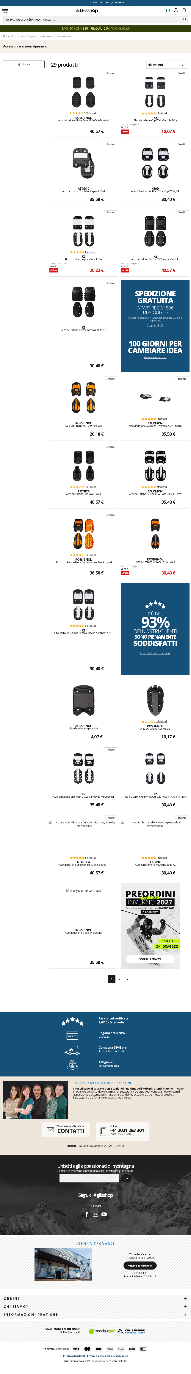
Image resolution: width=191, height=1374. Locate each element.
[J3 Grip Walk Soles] (83, 905)
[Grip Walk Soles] (83, 466)
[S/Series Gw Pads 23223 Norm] (155, 466)
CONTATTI (70, 1131)
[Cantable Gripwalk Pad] (83, 163)
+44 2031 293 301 (126, 1130)
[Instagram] (95, 1214)
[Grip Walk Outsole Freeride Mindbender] (83, 769)
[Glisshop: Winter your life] (87, 11)
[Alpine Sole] (83, 700)
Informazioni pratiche (31, 1315)
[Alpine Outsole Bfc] (83, 231)
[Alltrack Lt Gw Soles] (155, 534)
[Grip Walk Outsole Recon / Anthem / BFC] (155, 769)
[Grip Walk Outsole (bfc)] (155, 92)
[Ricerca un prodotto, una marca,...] (184, 19)
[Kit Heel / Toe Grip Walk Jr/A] (155, 163)
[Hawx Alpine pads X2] (155, 837)
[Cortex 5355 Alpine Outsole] (155, 231)
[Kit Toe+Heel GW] (83, 398)
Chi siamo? (16, 1306)
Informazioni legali (74, 1356)
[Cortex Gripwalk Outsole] (83, 302)
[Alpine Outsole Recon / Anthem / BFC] (83, 605)
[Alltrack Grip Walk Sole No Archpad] (83, 534)
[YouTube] (104, 1214)
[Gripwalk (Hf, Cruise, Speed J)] (83, 837)
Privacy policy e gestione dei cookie (107, 1356)
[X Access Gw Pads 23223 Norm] (155, 398)
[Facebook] (87, 1214)
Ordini (11, 1298)
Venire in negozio (140, 1265)
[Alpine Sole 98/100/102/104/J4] (83, 92)
